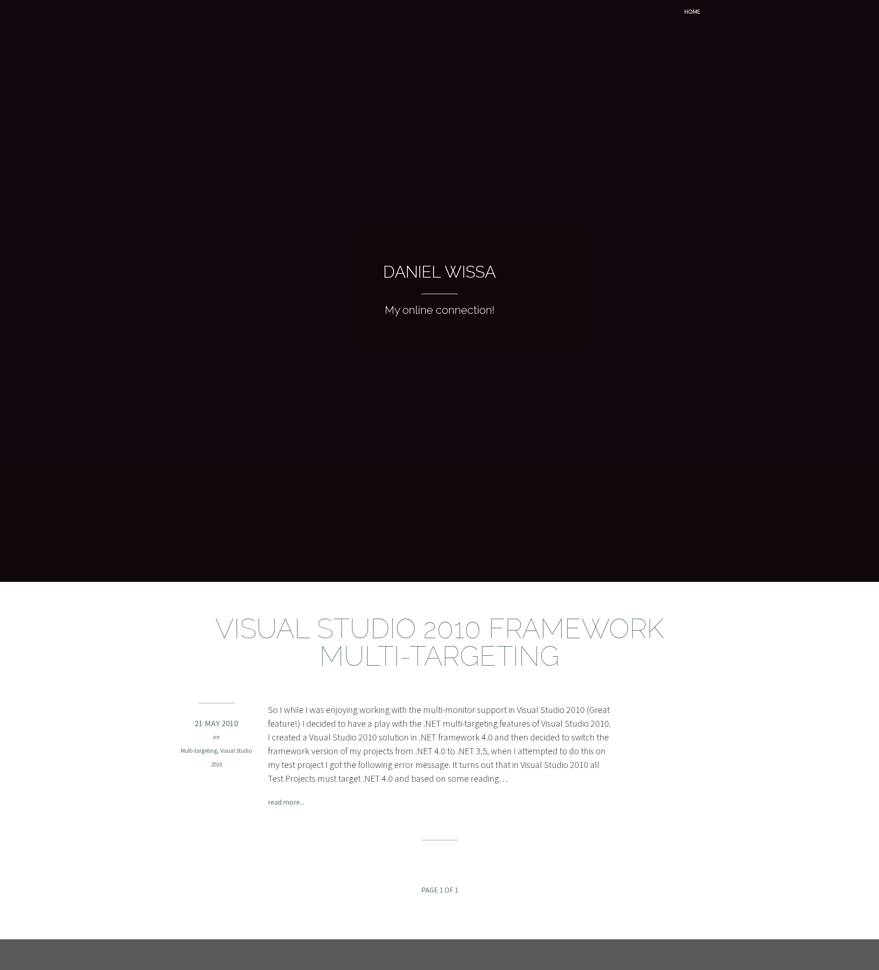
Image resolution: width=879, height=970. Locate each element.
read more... (286, 801)
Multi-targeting (199, 751)
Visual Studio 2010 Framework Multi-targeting (439, 642)
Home (692, 11)
